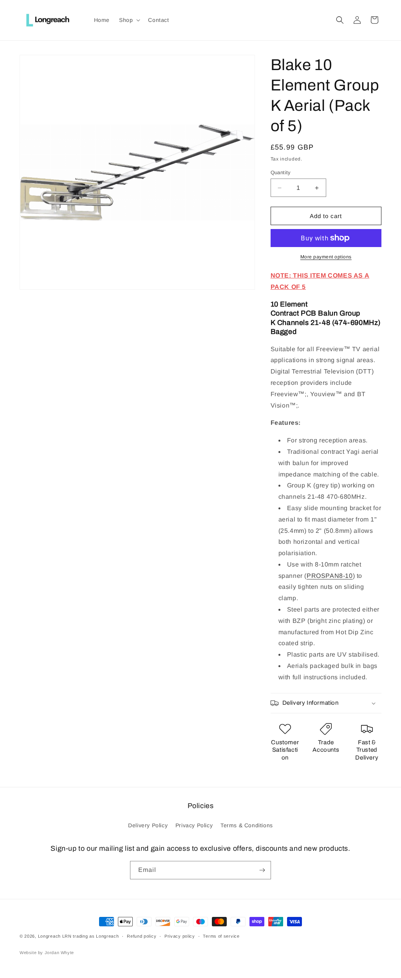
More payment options (326, 257)
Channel (291, 323)
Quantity (281, 172)
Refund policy (141, 936)
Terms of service (221, 936)
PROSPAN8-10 (330, 575)
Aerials (297, 665)
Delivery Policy (148, 825)
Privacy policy (179, 936)
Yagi (352, 451)
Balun (328, 313)
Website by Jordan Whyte (47, 952)
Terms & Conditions (246, 825)
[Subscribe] (262, 870)
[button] (128, 20)
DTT (365, 371)
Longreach (49, 936)
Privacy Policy (194, 825)
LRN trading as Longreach (90, 936)
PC (306, 313)
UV (342, 654)
